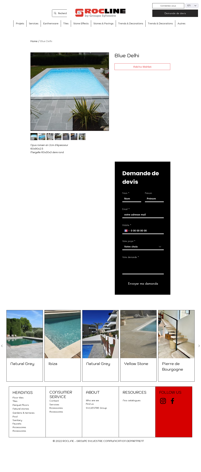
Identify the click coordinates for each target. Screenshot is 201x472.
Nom (125, 193)
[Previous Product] (2, 346)
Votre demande (130, 257)
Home (34, 41)
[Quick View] (25, 334)
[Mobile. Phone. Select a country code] (127, 230)
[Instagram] (163, 401)
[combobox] (143, 247)
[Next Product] (199, 346)
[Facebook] (172, 401)
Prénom (148, 193)
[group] (100, 346)
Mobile (126, 225)
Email (126, 209)
